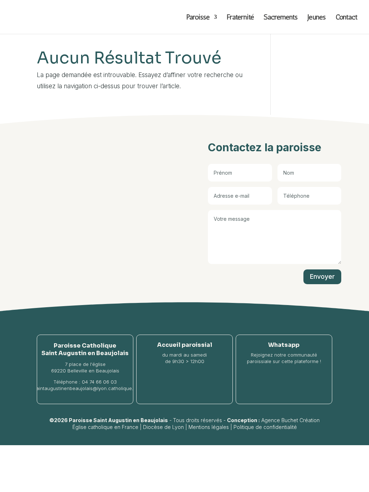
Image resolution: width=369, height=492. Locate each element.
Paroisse (198, 17)
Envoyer (322, 276)
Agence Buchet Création (290, 420)
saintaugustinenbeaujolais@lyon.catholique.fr (85, 388)
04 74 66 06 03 (99, 382)
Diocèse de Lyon (163, 427)
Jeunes (316, 17)
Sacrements (281, 17)
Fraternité (240, 17)
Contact (346, 17)
